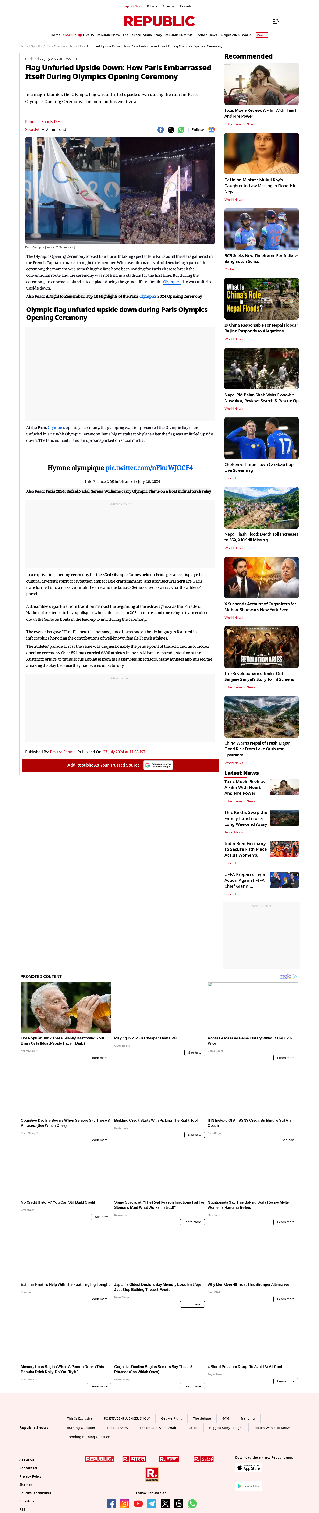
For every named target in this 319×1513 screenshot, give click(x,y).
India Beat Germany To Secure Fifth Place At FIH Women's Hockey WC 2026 (245, 852)
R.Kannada (184, 6)
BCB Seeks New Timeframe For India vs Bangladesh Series (261, 259)
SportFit (32, 129)
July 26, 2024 (149, 481)
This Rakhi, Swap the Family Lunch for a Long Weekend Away (245, 818)
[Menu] (273, 21)
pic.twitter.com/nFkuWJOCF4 (149, 467)
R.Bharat (152, 6)
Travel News (233, 832)
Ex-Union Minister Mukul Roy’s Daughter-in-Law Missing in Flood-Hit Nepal (259, 186)
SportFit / (38, 46)
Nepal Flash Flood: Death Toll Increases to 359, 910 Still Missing (261, 537)
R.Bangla (168, 6)
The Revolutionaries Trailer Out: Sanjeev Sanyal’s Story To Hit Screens (259, 676)
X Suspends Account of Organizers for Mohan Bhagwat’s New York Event (260, 607)
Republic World (133, 6)
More (260, 35)
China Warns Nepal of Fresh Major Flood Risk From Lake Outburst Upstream (257, 749)
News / (24, 46)
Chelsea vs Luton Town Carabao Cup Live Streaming (258, 468)
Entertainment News (239, 124)
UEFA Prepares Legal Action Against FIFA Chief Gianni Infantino (245, 883)
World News (233, 199)
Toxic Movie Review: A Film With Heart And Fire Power (260, 113)
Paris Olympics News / (62, 46)
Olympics (172, 281)
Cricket (229, 269)
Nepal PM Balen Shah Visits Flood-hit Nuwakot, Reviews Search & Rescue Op (261, 398)
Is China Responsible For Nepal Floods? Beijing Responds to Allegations (261, 328)
